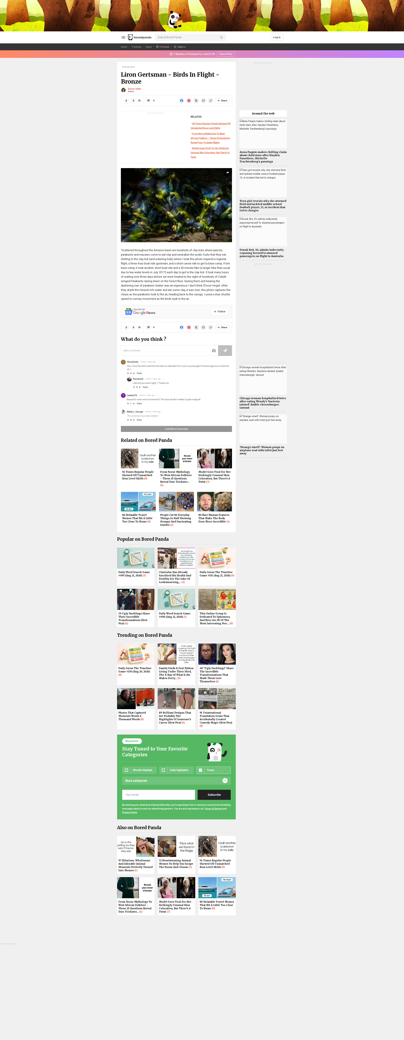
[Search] (221, 37)
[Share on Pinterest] (189, 100)
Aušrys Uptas (134, 89)
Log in (276, 37)
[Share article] (227, 172)
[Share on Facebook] (181, 100)
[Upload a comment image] (214, 350)
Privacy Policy (129, 812)
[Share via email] (203, 100)
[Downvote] (133, 100)
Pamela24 (138, 379)
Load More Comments (176, 429)
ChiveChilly (132, 362)
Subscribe (214, 794)
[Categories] (123, 37)
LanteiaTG (132, 395)
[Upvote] (126, 100)
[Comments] (148, 100)
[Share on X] (196, 100)
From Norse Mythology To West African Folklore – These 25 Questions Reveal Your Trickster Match (210, 138)
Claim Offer (226, 54)
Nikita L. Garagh (135, 411)
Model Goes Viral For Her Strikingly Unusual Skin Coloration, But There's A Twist (210, 152)
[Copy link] (210, 100)
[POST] (225, 350)
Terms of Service (213, 808)
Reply (139, 373)
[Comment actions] (158, 362)
